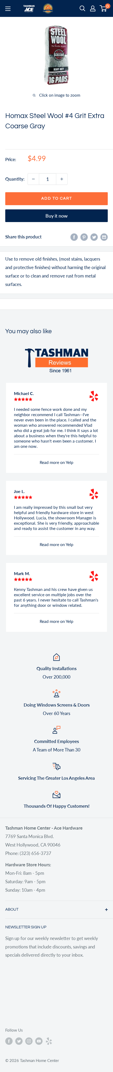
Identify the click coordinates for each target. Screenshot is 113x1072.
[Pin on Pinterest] (84, 237)
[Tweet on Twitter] (94, 237)
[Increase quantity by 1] (61, 179)
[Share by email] (104, 237)
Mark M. (22, 573)
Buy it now (56, 216)
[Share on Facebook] (74, 237)
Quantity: (14, 179)
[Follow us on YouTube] (39, 1041)
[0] (103, 8)
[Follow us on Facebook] (9, 1041)
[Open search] (82, 8)
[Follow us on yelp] (49, 1041)
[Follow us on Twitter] (19, 1041)
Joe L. (19, 491)
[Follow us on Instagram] (29, 1041)
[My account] (92, 8)
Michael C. (24, 393)
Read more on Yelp (56, 462)
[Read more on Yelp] (94, 396)
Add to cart (56, 198)
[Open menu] (8, 9)
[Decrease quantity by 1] (33, 179)
